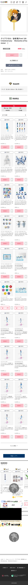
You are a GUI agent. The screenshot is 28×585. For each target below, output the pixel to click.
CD (20, 108)
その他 (20, 110)
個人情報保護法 (20, 567)
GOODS (8, 110)
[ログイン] (11, 2)
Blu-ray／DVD (7, 108)
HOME (2, 559)
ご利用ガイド (5, 567)
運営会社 (13, 570)
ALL (14, 106)
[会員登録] (14, 2)
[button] (14, 65)
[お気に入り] (20, 2)
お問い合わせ (12, 567)
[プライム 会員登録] (17, 2)
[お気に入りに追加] (20, 55)
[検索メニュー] (26, 2)
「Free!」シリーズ (9, 559)
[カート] (23, 2)
